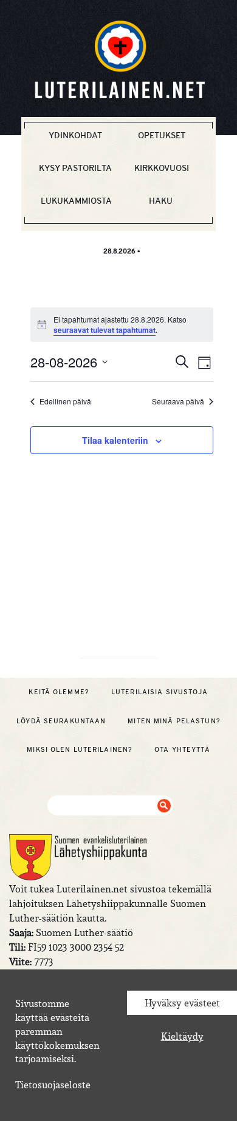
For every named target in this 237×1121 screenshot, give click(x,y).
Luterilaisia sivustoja (159, 692)
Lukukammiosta (76, 200)
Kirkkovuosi (161, 167)
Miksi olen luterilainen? (79, 749)
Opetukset (161, 135)
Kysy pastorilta (75, 167)
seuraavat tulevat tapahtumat (104, 329)
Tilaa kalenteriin (115, 440)
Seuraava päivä (178, 401)
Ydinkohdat (75, 135)
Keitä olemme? (59, 692)
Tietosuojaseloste (53, 1085)
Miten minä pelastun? (174, 721)
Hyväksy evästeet (182, 1003)
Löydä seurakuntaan (61, 721)
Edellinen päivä (65, 401)
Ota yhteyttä (182, 749)
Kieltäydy (182, 1036)
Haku (161, 200)
